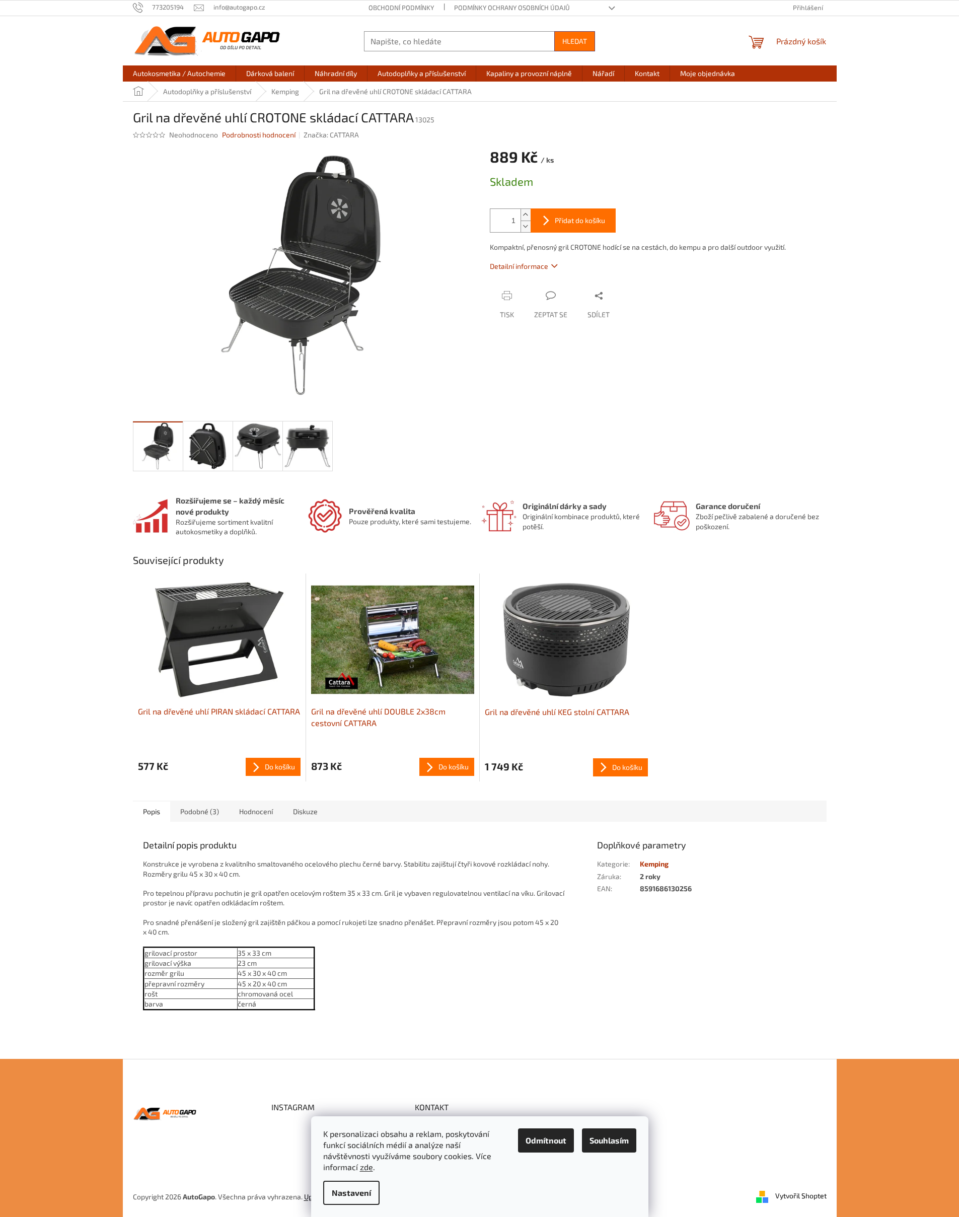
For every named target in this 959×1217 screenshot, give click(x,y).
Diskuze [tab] (305, 811)
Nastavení (351, 1192)
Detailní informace (519, 266)
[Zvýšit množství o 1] (526, 215)
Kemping (654, 864)
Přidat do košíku (580, 220)
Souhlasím (609, 1140)
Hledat (574, 41)
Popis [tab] (151, 811)
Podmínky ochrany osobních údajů (512, 8)
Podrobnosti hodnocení (259, 134)
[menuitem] (179, 73)
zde (366, 1167)
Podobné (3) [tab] (199, 811)
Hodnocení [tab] (256, 811)
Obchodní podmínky (401, 8)
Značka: (331, 134)
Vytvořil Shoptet (801, 1195)
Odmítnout (546, 1140)
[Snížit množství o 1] (526, 226)
